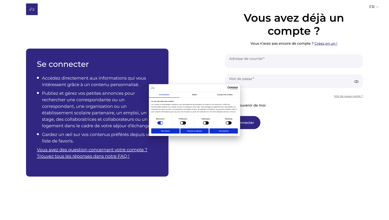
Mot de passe (240, 79)
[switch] (183, 123)
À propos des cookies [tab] (225, 94)
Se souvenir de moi (249, 105)
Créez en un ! (325, 43)
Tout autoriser (224, 131)
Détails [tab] (194, 94)
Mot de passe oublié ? (348, 96)
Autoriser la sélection (194, 131)
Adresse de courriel (246, 58)
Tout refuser (165, 131)
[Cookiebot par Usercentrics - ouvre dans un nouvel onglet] (229, 87)
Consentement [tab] (164, 94)
